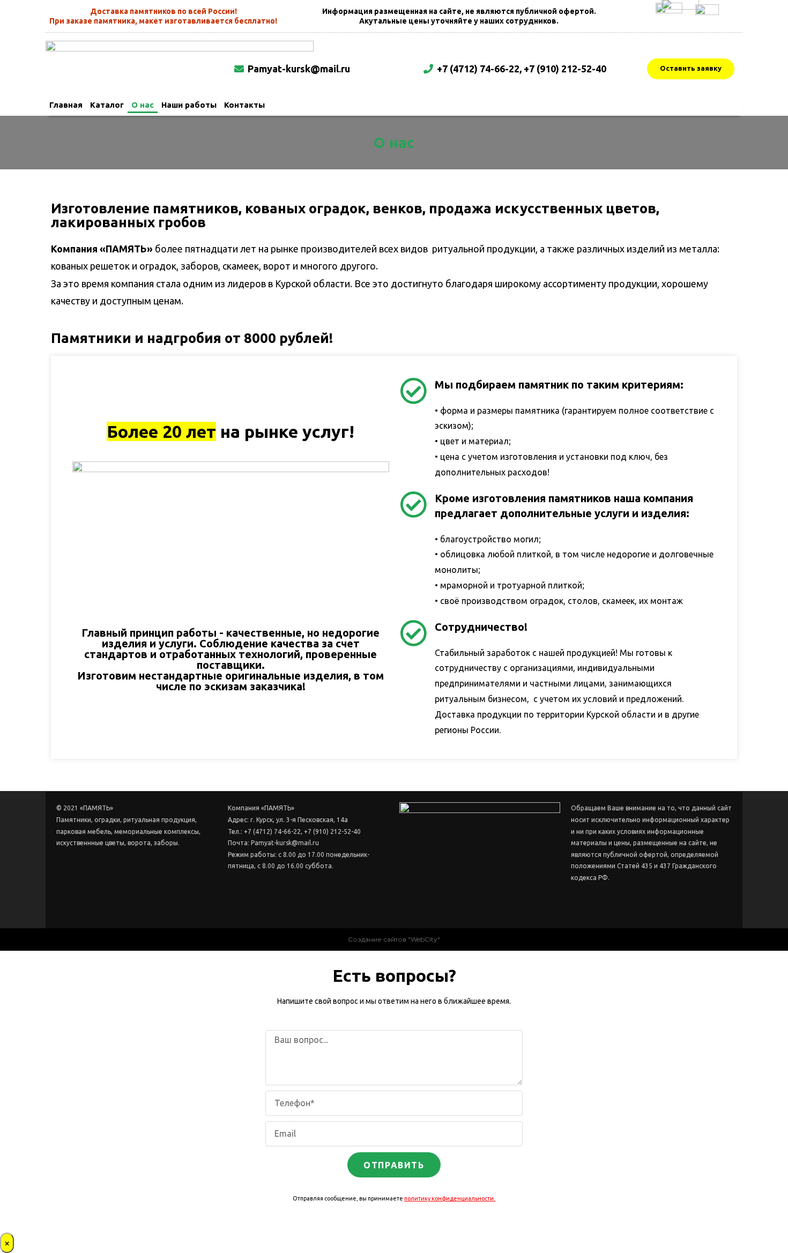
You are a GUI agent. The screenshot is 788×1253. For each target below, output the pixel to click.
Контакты (244, 104)
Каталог (107, 104)
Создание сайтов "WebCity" (394, 939)
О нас (142, 104)
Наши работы (189, 104)
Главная (66, 104)
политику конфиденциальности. (449, 1198)
